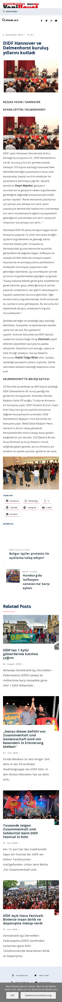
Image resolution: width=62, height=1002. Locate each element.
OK (12, 995)
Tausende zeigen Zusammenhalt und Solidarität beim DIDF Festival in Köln (20, 831)
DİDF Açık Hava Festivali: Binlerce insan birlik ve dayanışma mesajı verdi (23, 919)
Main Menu (11, 11)
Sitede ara (11, 20)
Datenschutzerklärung (38, 995)
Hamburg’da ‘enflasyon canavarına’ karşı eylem (36, 580)
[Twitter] (46, 20)
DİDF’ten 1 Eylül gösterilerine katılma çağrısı (20, 654)
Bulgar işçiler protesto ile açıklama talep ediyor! (29, 554)
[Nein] (58, 992)
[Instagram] (51, 20)
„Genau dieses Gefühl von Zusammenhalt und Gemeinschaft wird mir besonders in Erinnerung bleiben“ (24, 739)
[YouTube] (56, 20)
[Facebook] (41, 20)
